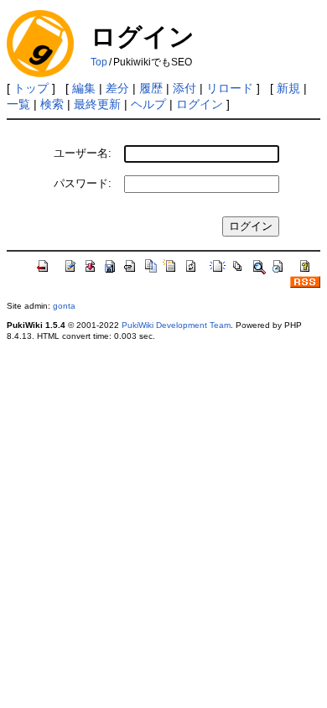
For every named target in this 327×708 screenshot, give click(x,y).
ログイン (199, 104)
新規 (288, 88)
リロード (229, 88)
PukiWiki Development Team (176, 325)
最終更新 (97, 104)
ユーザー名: (83, 153)
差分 (117, 88)
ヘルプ (148, 104)
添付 (184, 88)
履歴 (151, 88)
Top (99, 62)
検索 (52, 104)
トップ (31, 88)
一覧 (18, 104)
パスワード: (83, 183)
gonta (64, 305)
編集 (84, 88)
